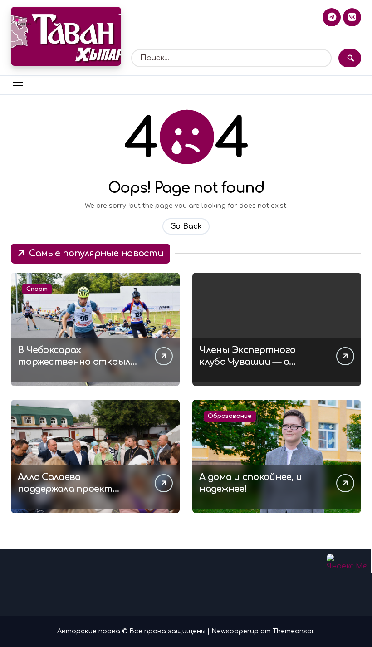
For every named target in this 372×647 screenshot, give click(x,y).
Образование (230, 416)
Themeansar (293, 631)
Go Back (186, 226)
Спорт (37, 289)
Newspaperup (235, 631)
